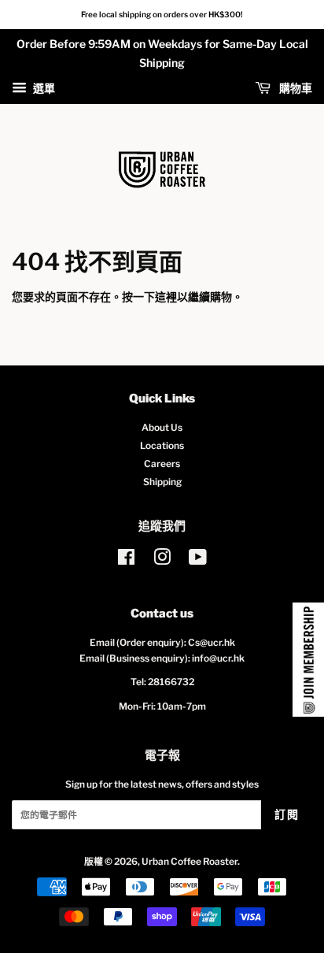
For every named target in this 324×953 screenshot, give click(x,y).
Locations (162, 445)
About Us (162, 427)
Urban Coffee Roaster (189, 861)
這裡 (166, 296)
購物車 (294, 88)
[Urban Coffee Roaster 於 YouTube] (198, 560)
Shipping (162, 482)
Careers (162, 463)
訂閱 (286, 814)
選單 (43, 88)
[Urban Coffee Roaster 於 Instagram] (162, 560)
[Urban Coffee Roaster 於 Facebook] (126, 560)
